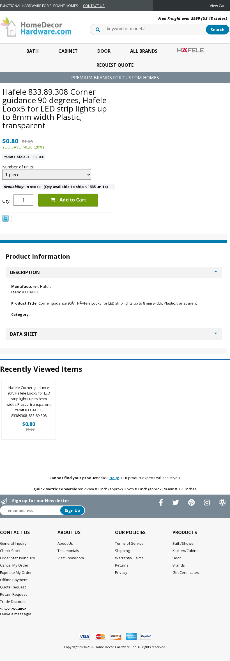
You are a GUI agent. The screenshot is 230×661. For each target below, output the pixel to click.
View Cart (218, 5)
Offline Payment (13, 579)
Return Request (13, 594)
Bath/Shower (184, 543)
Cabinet (68, 51)
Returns (121, 565)
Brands (179, 565)
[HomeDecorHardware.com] (36, 26)
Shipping (122, 550)
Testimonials (68, 550)
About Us (65, 543)
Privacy (121, 572)
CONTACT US (94, 5)
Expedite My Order (16, 572)
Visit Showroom (71, 557)
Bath (32, 51)
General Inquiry (13, 543)
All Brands (143, 51)
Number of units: (18, 167)
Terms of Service (129, 543)
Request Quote (115, 65)
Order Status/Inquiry (17, 557)
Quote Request (13, 587)
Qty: (6, 201)
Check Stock (10, 550)
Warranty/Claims (129, 557)
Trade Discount (13, 601)
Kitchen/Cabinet (186, 550)
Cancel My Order (14, 565)
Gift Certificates (186, 572)
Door (104, 51)
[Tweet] (5, 220)
